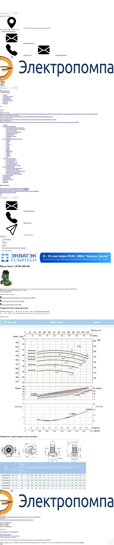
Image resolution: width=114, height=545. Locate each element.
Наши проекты (7, 99)
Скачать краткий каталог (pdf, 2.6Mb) (11, 304)
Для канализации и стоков (49, 119)
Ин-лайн (95, 114)
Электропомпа (7, 239)
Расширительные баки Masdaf (8, 122)
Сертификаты (6, 97)
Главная (5, 95)
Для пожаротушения (36, 119)
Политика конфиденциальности (8, 519)
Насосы (5, 242)
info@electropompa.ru (28, 43)
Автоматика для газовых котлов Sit (39, 122)
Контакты (5, 103)
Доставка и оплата (8, 100)
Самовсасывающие (88, 114)
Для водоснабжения (5, 119)
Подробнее (81, 542)
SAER (4, 245)
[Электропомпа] (56, 80)
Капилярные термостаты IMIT (71, 122)
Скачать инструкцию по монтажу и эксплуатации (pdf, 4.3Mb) (18, 297)
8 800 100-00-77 (27, 55)
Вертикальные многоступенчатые (9, 114)
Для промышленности (25, 119)
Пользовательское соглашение (25, 519)
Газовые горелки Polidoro (23, 122)
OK (1, 544)
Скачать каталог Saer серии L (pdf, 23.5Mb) (12, 301)
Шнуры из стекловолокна (55, 122)
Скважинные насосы (68, 114)
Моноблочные (78, 114)
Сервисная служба (8, 96)
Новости (5, 102)
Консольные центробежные (55, 114)
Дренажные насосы (43, 114)
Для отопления (15, 119)
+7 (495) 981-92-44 (5, 92)
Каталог (2, 85)
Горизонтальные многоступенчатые (27, 114)
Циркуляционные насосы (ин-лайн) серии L (15, 248)
